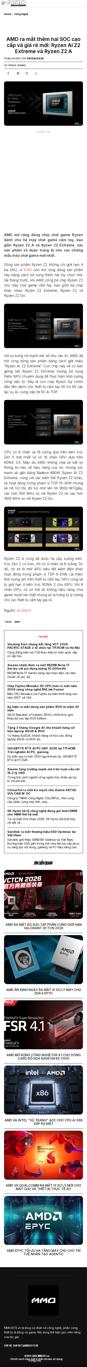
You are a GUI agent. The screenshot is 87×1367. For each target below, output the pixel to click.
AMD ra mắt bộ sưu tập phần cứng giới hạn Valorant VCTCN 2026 (43, 926)
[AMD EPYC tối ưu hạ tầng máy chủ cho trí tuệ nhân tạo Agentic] (43, 1220)
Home (8, 14)
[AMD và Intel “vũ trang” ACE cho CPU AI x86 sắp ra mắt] (43, 1089)
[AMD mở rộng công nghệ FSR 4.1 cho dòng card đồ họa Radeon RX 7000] (43, 1024)
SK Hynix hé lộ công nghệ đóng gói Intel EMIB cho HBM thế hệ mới (42, 812)
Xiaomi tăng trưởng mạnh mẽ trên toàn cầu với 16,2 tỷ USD (43, 771)
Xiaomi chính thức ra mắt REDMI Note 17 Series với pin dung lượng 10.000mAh (38, 666)
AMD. (17, 621)
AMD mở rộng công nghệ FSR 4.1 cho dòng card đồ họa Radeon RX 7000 (43, 1057)
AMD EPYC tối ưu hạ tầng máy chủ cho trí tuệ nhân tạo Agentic (44, 1252)
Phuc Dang (17, 65)
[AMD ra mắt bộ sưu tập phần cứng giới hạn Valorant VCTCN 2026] (43, 894)
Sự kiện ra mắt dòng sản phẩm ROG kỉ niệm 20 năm (43, 708)
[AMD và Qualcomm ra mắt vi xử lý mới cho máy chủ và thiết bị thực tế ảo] (43, 1155)
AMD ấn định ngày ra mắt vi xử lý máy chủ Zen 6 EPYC (43, 991)
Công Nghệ (21, 14)
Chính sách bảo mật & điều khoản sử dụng (36, 1359)
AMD (28, 270)
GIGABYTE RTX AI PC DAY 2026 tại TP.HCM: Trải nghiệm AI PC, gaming (41, 750)
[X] (17, 73)
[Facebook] (8, 73)
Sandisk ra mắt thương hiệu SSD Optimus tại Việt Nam (41, 833)
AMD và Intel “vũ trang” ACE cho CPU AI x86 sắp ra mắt (43, 1122)
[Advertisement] (43, 178)
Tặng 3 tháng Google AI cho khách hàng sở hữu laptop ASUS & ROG (40, 729)
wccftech (24, 610)
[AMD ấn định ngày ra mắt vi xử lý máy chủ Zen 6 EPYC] (43, 959)
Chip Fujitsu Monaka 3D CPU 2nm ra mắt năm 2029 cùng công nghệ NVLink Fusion (42, 687)
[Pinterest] (27, 73)
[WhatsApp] (36, 73)
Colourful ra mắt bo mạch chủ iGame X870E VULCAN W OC (41, 791)
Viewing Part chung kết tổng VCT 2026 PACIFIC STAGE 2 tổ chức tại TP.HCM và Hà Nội (43, 646)
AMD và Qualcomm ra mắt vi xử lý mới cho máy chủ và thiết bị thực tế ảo (43, 1187)
